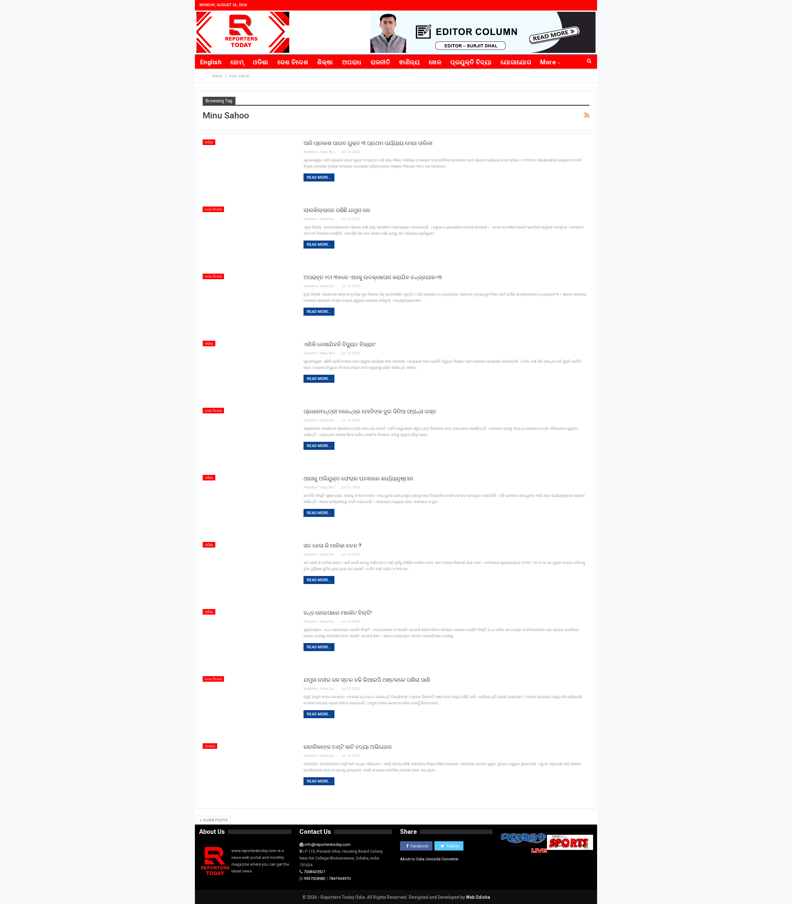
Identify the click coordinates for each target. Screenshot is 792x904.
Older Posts (215, 820)
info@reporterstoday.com (327, 844)
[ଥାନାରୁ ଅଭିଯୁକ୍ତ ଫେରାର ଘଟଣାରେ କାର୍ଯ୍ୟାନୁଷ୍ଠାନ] (249, 504)
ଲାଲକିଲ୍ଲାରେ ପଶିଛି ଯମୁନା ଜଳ (336, 210)
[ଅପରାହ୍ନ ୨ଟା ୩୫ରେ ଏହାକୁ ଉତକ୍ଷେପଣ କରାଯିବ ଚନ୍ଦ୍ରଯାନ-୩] (249, 303)
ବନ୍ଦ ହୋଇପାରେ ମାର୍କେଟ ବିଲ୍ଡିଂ (337, 612)
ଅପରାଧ (352, 62)
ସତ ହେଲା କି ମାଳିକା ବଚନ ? (332, 545)
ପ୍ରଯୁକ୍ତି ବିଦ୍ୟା (471, 62)
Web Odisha (478, 897)
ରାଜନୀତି (380, 62)
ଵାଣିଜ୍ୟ (409, 62)
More (548, 62)
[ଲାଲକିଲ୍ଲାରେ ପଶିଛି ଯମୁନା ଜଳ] (249, 236)
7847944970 (340, 878)
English (211, 62)
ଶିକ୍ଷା (325, 62)
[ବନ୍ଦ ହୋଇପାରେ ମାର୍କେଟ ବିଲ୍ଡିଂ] (249, 638)
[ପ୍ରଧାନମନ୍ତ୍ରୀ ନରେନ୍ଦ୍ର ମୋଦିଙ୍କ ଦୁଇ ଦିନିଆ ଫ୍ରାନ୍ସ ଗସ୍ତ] (249, 437)
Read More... (319, 177)
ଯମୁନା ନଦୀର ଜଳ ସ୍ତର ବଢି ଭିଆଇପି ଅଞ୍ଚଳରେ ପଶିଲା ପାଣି (366, 679)
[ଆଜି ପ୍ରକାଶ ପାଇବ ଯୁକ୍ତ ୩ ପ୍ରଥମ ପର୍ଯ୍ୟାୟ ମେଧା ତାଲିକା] (249, 169)
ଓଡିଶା (260, 62)
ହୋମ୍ (237, 62)
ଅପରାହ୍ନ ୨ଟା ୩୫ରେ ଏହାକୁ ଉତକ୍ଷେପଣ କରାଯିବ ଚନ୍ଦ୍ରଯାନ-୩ (372, 277)
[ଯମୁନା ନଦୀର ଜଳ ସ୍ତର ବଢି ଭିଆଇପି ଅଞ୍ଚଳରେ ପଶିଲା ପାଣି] (249, 706)
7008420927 (314, 871)
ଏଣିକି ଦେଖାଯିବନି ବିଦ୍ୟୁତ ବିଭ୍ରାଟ (339, 344)
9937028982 (314, 878)
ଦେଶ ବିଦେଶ (293, 62)
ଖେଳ (435, 62)
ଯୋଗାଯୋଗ (516, 62)
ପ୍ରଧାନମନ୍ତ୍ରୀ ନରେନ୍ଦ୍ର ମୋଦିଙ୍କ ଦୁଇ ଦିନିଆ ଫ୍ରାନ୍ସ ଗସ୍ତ (370, 411)
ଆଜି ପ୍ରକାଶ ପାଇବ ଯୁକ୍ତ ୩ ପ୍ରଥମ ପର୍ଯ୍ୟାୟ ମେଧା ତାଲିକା (368, 143)
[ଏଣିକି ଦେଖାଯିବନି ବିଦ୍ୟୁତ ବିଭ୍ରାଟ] (249, 370)
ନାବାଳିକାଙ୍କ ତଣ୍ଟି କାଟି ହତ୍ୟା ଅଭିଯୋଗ (347, 747)
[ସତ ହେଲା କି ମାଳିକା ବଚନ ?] (249, 571)
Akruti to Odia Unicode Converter (429, 859)
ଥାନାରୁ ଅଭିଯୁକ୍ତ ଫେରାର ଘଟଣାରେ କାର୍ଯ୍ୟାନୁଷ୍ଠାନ (358, 478)
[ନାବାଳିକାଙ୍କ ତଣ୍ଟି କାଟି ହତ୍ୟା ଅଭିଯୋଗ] (249, 773)
